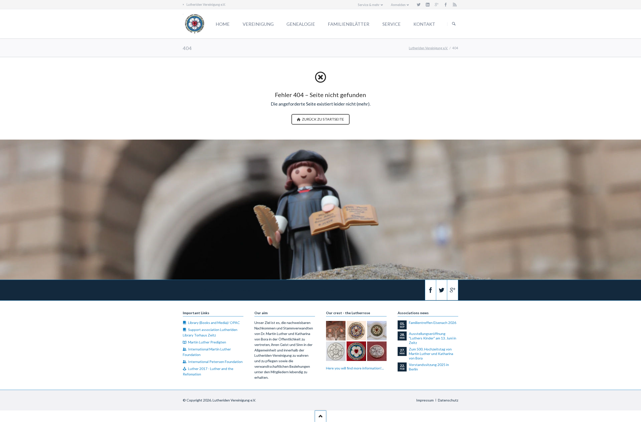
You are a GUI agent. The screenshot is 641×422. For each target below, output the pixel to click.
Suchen (453, 24)
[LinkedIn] (427, 4)
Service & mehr (369, 5)
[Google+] (436, 4)
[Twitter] (418, 4)
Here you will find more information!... (355, 368)
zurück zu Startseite (322, 119)
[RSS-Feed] (454, 4)
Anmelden (398, 5)
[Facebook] (445, 4)
